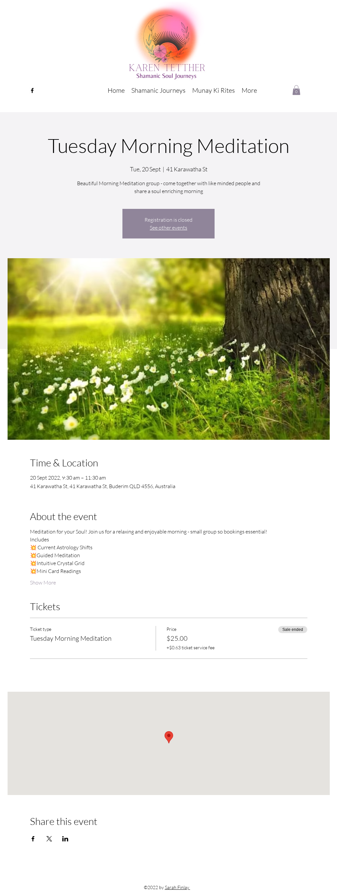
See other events (168, 227)
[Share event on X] (49, 838)
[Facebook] (32, 90)
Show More (43, 582)
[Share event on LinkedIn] (65, 838)
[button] (158, 90)
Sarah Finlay (177, 887)
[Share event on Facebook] (33, 838)
